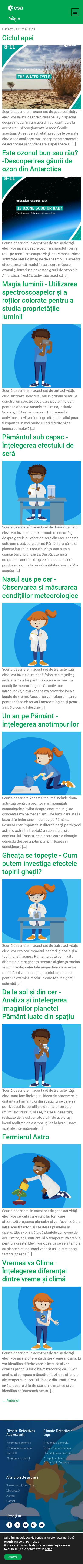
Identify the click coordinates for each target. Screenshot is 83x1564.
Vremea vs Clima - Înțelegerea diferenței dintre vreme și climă (34, 1271)
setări (48, 1549)
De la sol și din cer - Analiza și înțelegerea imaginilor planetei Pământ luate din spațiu (38, 1004)
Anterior (11, 1400)
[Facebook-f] (9, 1525)
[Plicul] (42, 1525)
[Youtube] (26, 1525)
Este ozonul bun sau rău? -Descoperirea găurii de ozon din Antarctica (40, 161)
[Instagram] (34, 1525)
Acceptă (13, 1556)
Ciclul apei (18, 38)
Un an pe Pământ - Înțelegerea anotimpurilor (40, 720)
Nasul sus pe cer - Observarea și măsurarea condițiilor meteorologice (40, 587)
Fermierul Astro (25, 1137)
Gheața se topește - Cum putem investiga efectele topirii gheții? (39, 863)
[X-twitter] (17, 1525)
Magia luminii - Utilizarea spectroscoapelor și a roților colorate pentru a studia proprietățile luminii (39, 300)
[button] (75, 12)
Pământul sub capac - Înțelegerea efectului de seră (38, 445)
